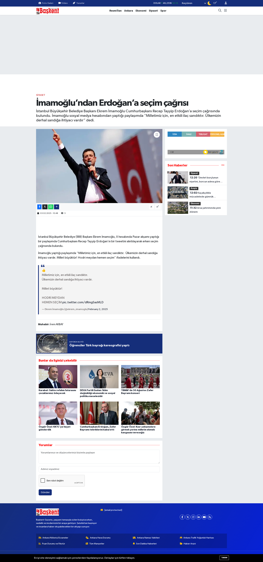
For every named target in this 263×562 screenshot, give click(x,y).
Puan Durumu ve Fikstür (53, 544)
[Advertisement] (23, 63)
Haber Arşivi (190, 544)
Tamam (224, 558)
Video (65, 3)
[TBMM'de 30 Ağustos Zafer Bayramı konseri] (140, 376)
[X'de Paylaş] (44, 206)
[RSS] (209, 517)
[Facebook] (182, 517)
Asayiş (194, 188)
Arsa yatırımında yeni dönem (205, 210)
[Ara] (220, 11)
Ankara (128, 10)
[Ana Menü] (225, 11)
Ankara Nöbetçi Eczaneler (55, 538)
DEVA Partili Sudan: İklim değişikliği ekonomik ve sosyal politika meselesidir (97, 393)
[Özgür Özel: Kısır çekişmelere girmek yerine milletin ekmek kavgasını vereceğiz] (140, 413)
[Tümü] (222, 165)
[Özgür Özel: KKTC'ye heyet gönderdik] (58, 413)
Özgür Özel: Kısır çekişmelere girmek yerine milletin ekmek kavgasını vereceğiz (138, 430)
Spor (163, 10)
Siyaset (153, 10)
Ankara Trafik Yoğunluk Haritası (198, 538)
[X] (187, 517)
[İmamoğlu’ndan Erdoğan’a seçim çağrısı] (99, 166)
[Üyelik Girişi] (224, 3)
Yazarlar (80, 3)
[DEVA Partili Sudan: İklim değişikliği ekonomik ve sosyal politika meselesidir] (99, 376)
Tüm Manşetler (96, 544)
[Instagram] (193, 517)
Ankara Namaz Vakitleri (148, 538)
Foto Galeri (47, 3)
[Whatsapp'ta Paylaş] (50, 206)
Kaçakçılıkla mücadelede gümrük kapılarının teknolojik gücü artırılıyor (204, 195)
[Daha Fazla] (56, 206)
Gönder (45, 492)
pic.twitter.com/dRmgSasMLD (82, 302)
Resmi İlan (115, 10)
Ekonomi (141, 10)
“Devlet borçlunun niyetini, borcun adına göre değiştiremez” (204, 180)
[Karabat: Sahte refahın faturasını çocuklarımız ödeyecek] (58, 376)
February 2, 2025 (98, 309)
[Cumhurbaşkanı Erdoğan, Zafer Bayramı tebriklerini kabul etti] (99, 413)
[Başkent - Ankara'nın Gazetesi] (47, 10)
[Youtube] (204, 517)
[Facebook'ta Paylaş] (39, 206)
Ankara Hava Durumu (100, 538)
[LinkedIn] (198, 517)
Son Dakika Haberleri (146, 544)
